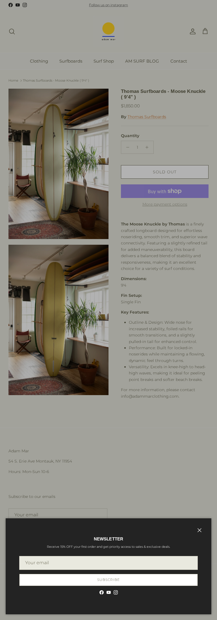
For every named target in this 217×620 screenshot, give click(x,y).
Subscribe (108, 580)
